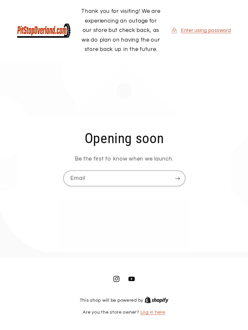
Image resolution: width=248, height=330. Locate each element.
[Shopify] (157, 300)
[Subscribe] (177, 178)
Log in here (152, 312)
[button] (201, 30)
